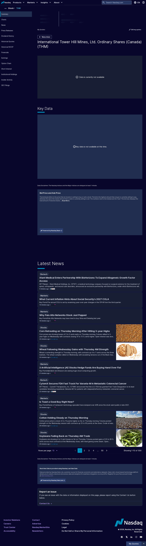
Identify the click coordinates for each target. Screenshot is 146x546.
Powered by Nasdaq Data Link (53, 480)
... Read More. (65, 201)
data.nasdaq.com (47, 476)
